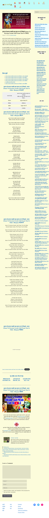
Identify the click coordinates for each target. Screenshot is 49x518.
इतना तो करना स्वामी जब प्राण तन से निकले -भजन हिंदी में (16, 77)
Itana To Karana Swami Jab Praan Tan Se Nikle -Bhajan (13, 369)
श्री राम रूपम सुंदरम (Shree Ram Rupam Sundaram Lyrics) (42, 116)
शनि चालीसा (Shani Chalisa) (41, 236)
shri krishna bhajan (9, 450)
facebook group (21, 416)
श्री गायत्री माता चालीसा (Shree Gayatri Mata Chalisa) (41, 268)
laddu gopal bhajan (21, 449)
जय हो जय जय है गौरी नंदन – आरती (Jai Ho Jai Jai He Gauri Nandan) (41, 176)
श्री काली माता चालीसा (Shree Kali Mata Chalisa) (41, 265)
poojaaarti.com (7, 430)
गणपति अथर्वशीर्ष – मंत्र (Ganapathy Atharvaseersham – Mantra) (40, 126)
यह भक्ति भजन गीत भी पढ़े (10, 82)
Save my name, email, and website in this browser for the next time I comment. (17, 491)
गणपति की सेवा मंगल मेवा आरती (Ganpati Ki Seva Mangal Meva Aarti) (41, 183)
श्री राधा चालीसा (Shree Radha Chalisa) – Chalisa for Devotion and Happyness (41, 255)
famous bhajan (5, 449)
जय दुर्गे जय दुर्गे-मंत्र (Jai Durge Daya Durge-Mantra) (41, 121)
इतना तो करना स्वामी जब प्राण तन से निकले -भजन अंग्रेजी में (16, 79)
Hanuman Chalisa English (41, 220)
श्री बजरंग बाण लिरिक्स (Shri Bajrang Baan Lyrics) (40, 218)
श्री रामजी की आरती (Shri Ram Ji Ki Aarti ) (42, 204)
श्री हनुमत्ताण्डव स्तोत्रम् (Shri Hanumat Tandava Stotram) (42, 133)
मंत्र (11, 508)
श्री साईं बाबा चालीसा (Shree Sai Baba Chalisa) (41, 262)
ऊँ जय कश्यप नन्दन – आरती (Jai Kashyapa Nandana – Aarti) (42, 151)
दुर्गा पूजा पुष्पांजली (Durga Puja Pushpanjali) (41, 107)
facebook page (9, 418)
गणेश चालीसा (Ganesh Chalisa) (42, 226)
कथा (11, 504)
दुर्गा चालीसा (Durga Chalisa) (41, 231)
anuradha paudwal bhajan (9, 448)
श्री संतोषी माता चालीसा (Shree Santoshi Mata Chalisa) (41, 258)
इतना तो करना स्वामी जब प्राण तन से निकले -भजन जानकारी (16, 76)
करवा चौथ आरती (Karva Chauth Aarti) (42, 162)
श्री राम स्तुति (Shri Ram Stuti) (41, 119)
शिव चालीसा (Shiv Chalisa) (41, 248)
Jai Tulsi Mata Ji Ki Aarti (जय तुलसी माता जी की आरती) (41, 198)
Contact (20, 504)
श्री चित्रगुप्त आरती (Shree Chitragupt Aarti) (40, 195)
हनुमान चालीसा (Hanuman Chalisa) (40, 223)
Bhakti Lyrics (6, 446)
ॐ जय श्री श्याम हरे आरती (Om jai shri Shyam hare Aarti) (42, 172)
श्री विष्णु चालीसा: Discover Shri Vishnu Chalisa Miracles (42, 242)
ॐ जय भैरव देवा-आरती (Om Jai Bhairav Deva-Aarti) (41, 169)
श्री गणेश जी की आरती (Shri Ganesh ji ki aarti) (40, 192)
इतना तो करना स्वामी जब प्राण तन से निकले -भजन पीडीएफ (16, 80)
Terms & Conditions (22, 510)
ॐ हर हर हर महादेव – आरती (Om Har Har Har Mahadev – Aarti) (41, 155)
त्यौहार (3, 508)
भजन (11, 506)
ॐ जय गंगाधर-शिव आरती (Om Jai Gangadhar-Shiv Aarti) (42, 165)
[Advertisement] (16, 64)
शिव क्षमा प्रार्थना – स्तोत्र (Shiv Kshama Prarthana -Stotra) (42, 110)
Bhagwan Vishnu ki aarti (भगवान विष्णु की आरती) (41, 208)
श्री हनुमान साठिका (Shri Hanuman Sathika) (40, 113)
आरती (3, 504)
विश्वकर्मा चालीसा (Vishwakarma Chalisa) (42, 228)
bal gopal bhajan (18, 448)
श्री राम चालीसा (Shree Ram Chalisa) (41, 251)
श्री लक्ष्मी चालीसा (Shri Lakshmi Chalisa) (42, 245)
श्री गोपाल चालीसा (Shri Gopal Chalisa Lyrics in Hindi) (41, 215)
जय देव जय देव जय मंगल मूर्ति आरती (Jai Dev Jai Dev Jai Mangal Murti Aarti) (42, 188)
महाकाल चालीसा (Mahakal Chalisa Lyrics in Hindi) (41, 211)
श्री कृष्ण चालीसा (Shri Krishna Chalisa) (41, 234)
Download (27, 369)
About (19, 506)
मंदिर (3, 510)
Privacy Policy (21, 512)
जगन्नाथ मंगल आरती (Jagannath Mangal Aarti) (42, 141)
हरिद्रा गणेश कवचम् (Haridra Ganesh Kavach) (41, 130)
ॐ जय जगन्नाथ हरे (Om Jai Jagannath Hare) (40, 144)
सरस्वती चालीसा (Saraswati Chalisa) (41, 239)
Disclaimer (20, 508)
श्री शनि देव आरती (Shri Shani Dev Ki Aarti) (41, 201)
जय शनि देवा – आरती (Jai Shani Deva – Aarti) (41, 159)
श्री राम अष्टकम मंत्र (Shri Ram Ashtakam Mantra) (41, 137)
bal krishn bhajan (25, 448)
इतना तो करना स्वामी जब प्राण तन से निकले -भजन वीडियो (16, 83)
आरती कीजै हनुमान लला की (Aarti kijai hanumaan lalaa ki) (41, 180)
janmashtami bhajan (13, 449)
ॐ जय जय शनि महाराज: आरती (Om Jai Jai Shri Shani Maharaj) (41, 148)
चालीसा (3, 506)
